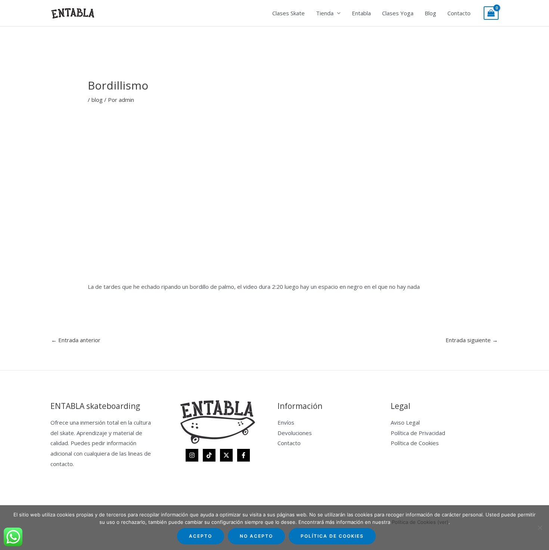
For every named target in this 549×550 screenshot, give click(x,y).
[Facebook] (243, 455)
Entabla (361, 13)
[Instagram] (192, 455)
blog (97, 99)
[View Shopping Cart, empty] (491, 13)
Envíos (285, 422)
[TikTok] (209, 455)
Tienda (325, 13)
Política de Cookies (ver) (420, 522)
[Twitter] (226, 455)
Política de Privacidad (418, 433)
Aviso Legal (405, 422)
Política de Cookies (415, 443)
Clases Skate (288, 13)
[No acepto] (539, 527)
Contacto (459, 13)
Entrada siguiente (472, 340)
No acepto (256, 536)
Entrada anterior (75, 340)
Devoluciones (294, 433)
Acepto (200, 536)
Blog (430, 13)
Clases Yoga (397, 13)
